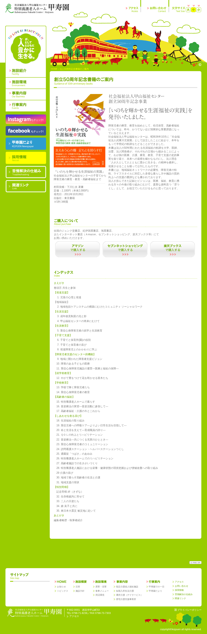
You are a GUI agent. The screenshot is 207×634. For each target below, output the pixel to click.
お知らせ (61, 586)
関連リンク (180, 598)
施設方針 (80, 591)
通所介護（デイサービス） (129, 595)
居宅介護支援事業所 (126, 599)
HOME (54, 69)
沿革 (78, 586)
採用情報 (179, 590)
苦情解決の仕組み (184, 594)
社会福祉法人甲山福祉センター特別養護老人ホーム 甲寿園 (37, 8)
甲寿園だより (155, 591)
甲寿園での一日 (156, 586)
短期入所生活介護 (125, 591)
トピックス (62, 591)
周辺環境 (99, 595)
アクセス (179, 582)
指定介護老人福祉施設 (127, 586)
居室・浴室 (101, 586)
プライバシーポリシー (189, 609)
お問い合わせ (181, 586)
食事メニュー (102, 591)
